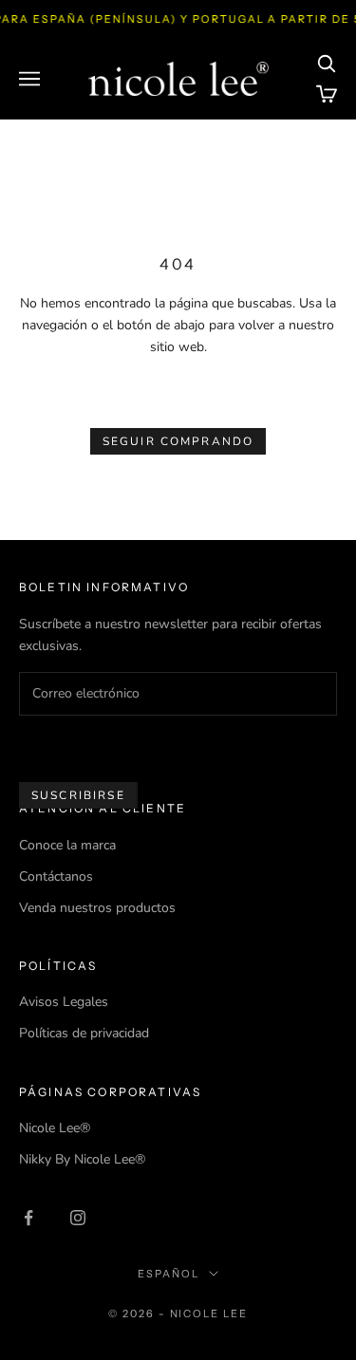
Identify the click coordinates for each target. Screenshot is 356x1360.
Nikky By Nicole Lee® (82, 1159)
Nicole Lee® (54, 1128)
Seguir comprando (178, 441)
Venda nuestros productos (97, 908)
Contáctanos (56, 876)
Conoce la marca (67, 845)
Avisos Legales (63, 1002)
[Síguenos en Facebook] (28, 1217)
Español (168, 1273)
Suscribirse (78, 795)
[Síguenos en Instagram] (77, 1217)
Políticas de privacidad (84, 1033)
